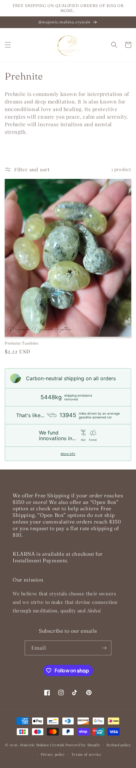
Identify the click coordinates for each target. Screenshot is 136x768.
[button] (8, 45)
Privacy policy (53, 754)
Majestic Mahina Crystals (42, 744)
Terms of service (86, 754)
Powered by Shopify (83, 744)
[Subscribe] (104, 648)
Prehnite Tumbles (21, 343)
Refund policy (119, 744)
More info (68, 454)
